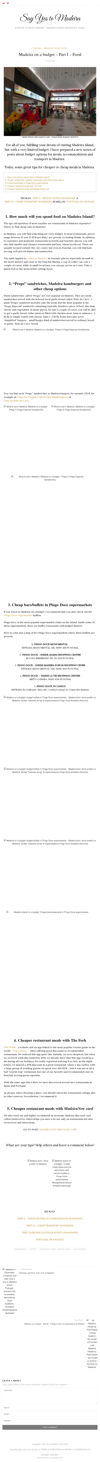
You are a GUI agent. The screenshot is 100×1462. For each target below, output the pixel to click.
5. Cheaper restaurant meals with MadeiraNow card (27, 188)
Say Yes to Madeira (50, 18)
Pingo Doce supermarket (18, 615)
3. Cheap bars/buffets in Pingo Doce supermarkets (26, 183)
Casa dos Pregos (26, 397)
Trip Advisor (20, 1050)
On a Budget (80, 1249)
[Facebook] (18, 3)
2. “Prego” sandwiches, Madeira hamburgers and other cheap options (34, 180)
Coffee (33, 1249)
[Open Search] (87, 3)
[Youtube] (22, 3)
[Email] (11, 3)
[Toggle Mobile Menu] (93, 3)
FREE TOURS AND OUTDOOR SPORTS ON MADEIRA (50, 1232)
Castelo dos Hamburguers (53, 397)
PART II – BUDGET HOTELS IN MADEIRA (54, 198)
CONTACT (54, 1455)
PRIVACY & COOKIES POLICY (77, 1449)
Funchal (37, 48)
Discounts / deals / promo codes (55, 1249)
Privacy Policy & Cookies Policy (50, 1458)
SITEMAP (45, 1455)
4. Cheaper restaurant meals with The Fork (23, 186)
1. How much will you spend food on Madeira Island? (27, 177)
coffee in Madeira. (37, 258)
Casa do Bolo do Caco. (16, 400)
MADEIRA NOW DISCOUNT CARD (58, 1129)
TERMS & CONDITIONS (51, 1449)
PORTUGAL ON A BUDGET (81, 201)
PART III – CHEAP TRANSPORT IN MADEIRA (28, 201)
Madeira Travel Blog (55, 48)
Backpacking (20, 1249)
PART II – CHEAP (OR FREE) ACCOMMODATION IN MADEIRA (50, 1218)
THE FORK (9, 1047)
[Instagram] (15, 3)
